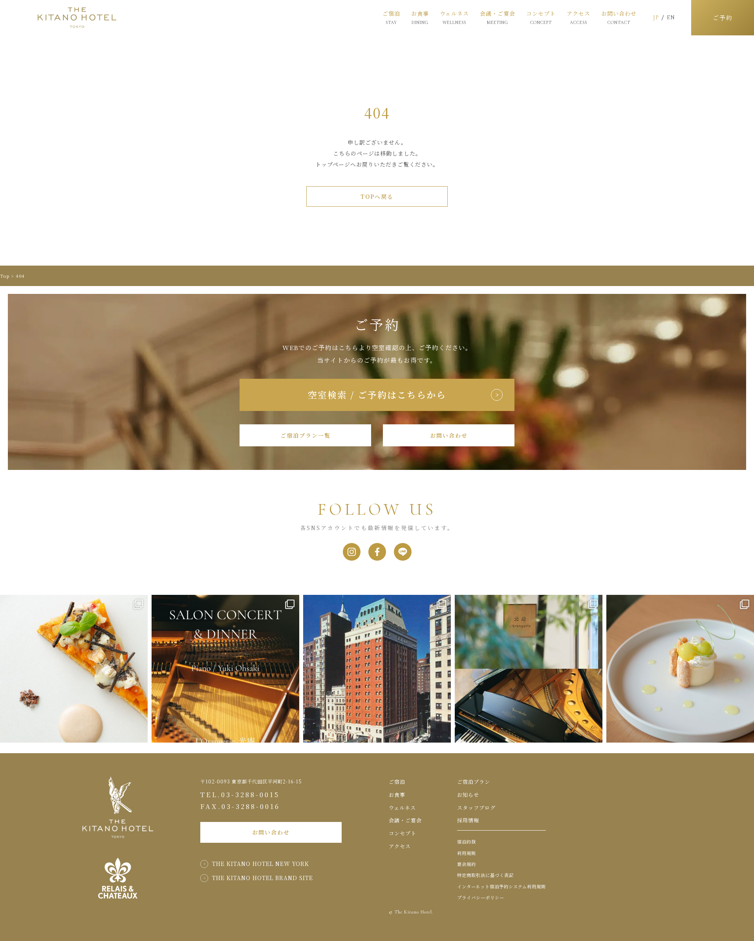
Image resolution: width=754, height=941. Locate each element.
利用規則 (466, 853)
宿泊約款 (466, 841)
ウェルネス (454, 17)
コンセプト (541, 17)
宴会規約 (466, 864)
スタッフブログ (476, 807)
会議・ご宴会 (497, 18)
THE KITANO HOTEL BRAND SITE (262, 878)
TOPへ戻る (377, 196)
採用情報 (468, 820)
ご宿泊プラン (473, 781)
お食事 (420, 17)
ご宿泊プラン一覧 (305, 435)
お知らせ (468, 794)
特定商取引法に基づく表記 (485, 875)
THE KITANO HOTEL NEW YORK (260, 864)
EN (671, 17)
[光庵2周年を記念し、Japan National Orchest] (528, 669)
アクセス (578, 18)
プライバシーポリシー (480, 897)
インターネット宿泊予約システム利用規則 (501, 886)
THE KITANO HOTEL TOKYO (77, 17)
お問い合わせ (619, 18)
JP (656, 17)
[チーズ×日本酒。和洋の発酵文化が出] (74, 669)
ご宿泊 (391, 17)
